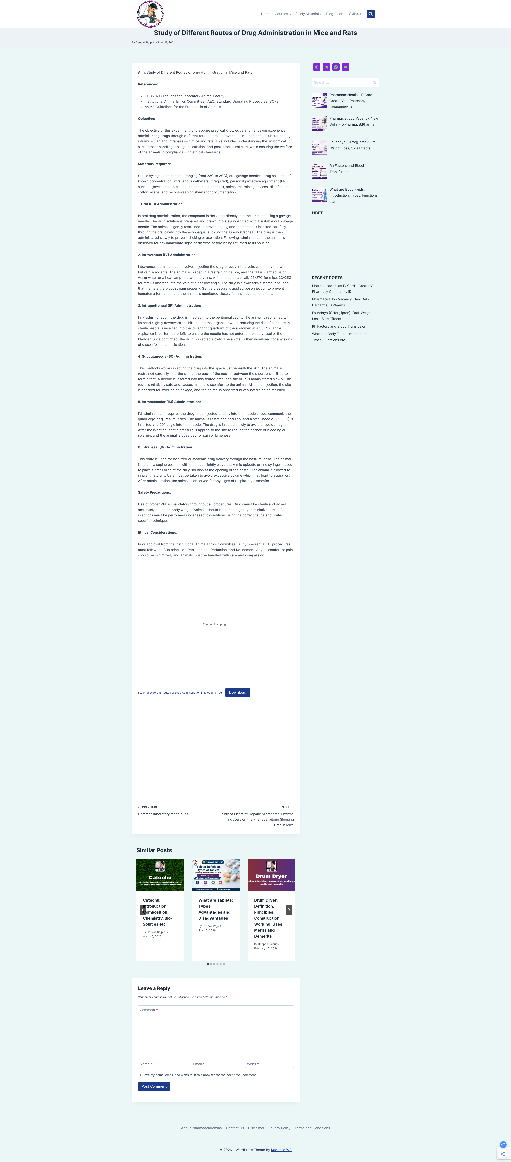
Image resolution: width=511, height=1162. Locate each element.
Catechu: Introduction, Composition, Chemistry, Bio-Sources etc (157, 912)
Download (237, 692)
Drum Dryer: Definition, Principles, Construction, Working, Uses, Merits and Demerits (268, 918)
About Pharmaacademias (201, 1128)
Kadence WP (281, 1150)
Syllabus (356, 14)
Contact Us (235, 1128)
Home (266, 14)
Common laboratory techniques (163, 810)
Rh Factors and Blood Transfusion (339, 326)
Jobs (341, 14)
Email (199, 1064)
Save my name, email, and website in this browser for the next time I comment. (199, 1075)
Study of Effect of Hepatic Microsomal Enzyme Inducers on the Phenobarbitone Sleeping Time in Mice (256, 816)
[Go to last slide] (143, 910)
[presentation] (160, 875)
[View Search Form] (371, 14)
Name (146, 1064)
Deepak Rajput (145, 42)
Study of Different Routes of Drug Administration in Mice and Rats (180, 692)
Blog (329, 14)
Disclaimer (256, 1128)
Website (253, 1064)
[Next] (289, 910)
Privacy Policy (279, 1128)
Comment (149, 1010)
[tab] (208, 964)
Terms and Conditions (312, 1128)
